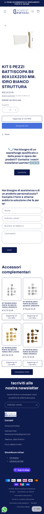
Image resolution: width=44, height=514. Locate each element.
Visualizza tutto (22, 372)
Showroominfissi (20, 489)
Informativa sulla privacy (23, 495)
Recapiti (34, 503)
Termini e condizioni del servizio (23, 499)
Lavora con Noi (16, 461)
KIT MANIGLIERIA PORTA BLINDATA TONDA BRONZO (30, 352)
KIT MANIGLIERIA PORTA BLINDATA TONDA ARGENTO (9, 305)
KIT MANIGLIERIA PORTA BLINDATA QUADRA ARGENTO (31, 304)
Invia (9, 250)
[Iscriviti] (36, 405)
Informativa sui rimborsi (25, 491)
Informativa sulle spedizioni (19, 503)
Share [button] (7, 134)
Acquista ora (22, 126)
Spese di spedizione (8, 95)
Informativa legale (23, 507)
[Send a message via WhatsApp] (4, 509)
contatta (22, 172)
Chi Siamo (14, 458)
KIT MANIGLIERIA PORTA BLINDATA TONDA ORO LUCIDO (10, 350)
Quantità (5, 105)
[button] (5, 11)
